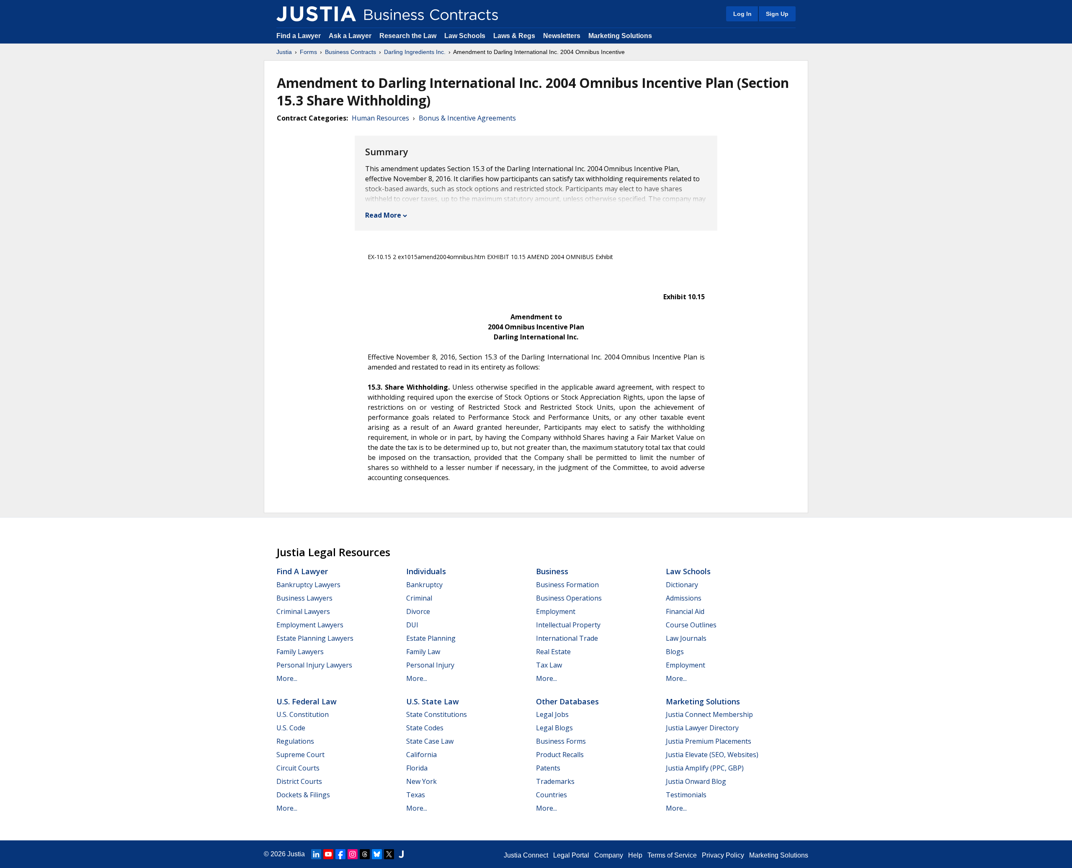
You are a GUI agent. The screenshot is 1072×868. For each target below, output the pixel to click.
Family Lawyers (300, 651)
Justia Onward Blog (696, 781)
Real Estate (553, 651)
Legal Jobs (552, 714)
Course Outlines (691, 624)
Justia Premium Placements (708, 741)
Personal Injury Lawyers (314, 665)
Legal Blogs (554, 727)
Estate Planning (431, 638)
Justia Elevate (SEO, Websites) (712, 754)
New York (421, 781)
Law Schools (464, 35)
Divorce (418, 611)
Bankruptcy (424, 584)
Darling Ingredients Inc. (415, 52)
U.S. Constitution (302, 714)
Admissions (683, 598)
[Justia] (316, 13)
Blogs (675, 651)
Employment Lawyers (309, 624)
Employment (555, 611)
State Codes (424, 727)
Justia (284, 52)
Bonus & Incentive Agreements (467, 118)
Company (608, 855)
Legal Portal (571, 855)
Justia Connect (526, 855)
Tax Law (549, 665)
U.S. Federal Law (306, 701)
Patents (548, 768)
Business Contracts (350, 52)
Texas (415, 794)
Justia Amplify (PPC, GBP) (705, 768)
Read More (383, 215)
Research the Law (407, 35)
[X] (389, 854)
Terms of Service (672, 855)
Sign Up (777, 13)
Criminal (419, 598)
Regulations (295, 741)
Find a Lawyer (298, 35)
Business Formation (567, 584)
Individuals (426, 571)
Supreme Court (300, 754)
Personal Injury (430, 665)
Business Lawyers (304, 598)
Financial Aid (685, 611)
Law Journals (686, 638)
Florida (417, 768)
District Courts (299, 781)
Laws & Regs (514, 35)
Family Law (423, 651)
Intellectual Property (568, 624)
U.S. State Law (432, 701)
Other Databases (567, 701)
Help (635, 855)
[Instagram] (353, 854)
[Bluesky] (377, 854)
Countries (551, 794)
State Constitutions (436, 714)
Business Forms (561, 741)
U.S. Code (290, 727)
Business (552, 571)
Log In (742, 13)
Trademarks (555, 781)
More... (286, 678)
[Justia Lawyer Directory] (401, 854)
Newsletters (561, 35)
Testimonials (686, 794)
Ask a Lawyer (351, 35)
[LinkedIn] (316, 854)
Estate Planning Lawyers (314, 638)
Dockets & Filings (303, 794)
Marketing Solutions (620, 35)
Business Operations (569, 598)
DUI (412, 624)
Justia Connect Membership (709, 714)
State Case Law (430, 741)
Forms (308, 52)
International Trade (567, 638)
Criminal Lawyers (303, 611)
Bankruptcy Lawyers (308, 584)
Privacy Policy (723, 855)
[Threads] (365, 854)
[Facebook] (340, 854)
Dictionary (682, 584)
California (421, 754)
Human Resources (380, 118)
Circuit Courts (298, 768)
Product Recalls (560, 754)
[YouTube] (328, 854)
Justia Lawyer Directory (702, 727)
